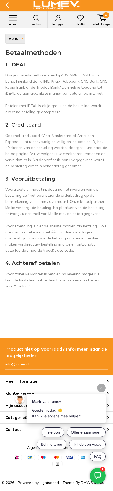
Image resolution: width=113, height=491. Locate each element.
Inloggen (58, 24)
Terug (7, 5)
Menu (13, 24)
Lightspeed (49, 482)
